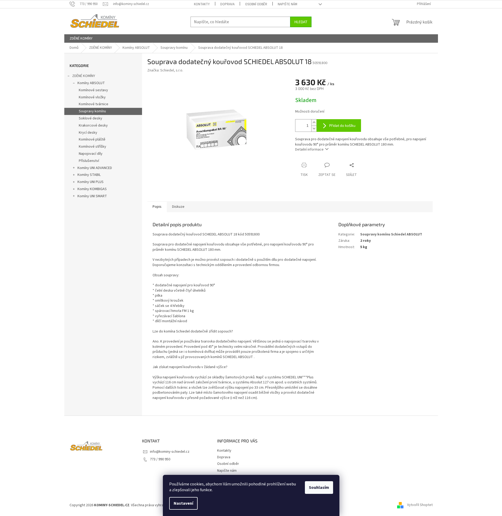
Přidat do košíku (342, 125)
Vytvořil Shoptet (420, 505)
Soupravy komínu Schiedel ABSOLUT (391, 234)
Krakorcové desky (93, 125)
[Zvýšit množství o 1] (313, 122)
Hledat (300, 22)
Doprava (227, 4)
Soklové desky (90, 118)
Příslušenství (89, 160)
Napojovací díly (91, 153)
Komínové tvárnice (93, 104)
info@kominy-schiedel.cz (169, 451)
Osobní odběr (256, 4)
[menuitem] (81, 38)
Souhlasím (319, 487)
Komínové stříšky (92, 146)
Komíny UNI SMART (92, 196)
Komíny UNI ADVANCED (94, 168)
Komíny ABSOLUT (91, 83)
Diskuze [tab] (178, 206)
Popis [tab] (157, 206)
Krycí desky (88, 132)
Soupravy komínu (92, 111)
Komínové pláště (92, 139)
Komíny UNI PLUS (90, 182)
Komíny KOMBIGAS (92, 189)
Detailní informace (309, 149)
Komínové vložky (92, 97)
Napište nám (287, 4)
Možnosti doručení (309, 111)
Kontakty (202, 4)
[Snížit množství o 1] (313, 129)
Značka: (165, 70)
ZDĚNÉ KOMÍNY (83, 76)
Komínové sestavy (93, 90)
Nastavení (183, 503)
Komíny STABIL (89, 174)
